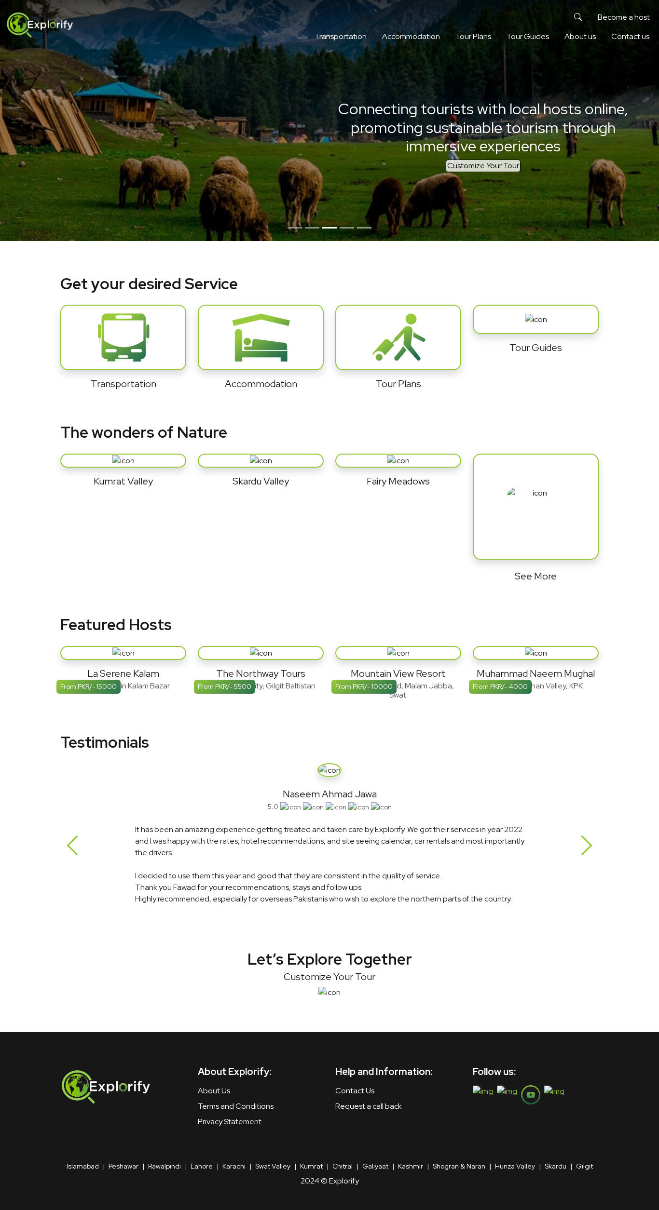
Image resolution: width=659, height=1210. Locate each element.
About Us (214, 1091)
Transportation (341, 36)
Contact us (630, 36)
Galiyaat (375, 1166)
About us (580, 36)
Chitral (342, 1166)
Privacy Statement (229, 1121)
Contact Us (354, 1091)
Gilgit (584, 1166)
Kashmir (410, 1166)
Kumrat (311, 1166)
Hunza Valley (515, 1166)
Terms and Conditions (236, 1106)
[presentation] (72, 846)
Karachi (234, 1166)
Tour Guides (528, 36)
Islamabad (83, 1166)
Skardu (555, 1166)
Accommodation (411, 36)
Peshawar (123, 1166)
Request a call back (368, 1106)
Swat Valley (272, 1166)
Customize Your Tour (483, 166)
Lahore (202, 1166)
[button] (578, 17)
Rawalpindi (164, 1166)
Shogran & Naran (459, 1166)
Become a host (624, 17)
